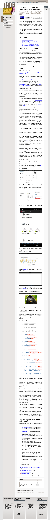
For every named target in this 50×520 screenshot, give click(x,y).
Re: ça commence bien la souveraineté (11, 513)
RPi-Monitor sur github (25, 470)
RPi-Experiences (26, 85)
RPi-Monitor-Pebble (27, 112)
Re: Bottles (7, 504)
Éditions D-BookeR (31, 503)
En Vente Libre (30, 507)
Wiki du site (41, 508)
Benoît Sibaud (23, 12)
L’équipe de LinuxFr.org (43, 504)
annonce (40, 81)
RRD (27, 140)
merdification (19, 504)
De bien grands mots (8, 505)
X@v (24, 11)
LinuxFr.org (9, 8)
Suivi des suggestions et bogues (44, 507)
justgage (37, 72)
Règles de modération (42, 509)
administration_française (21, 509)
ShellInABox (25, 269)
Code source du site (42, 513)
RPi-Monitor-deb (25, 431)
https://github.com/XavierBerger (25, 79)
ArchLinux (39, 104)
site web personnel (28, 11)
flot (25, 73)
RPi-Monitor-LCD (25, 435)
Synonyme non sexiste (9, 503)
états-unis (18, 507)
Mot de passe (5, 22)
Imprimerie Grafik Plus (31, 513)
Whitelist (6, 506)
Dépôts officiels (23, 479)
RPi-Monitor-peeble (26, 427)
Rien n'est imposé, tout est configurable (30, 44)
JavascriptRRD (38, 250)
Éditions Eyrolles (30, 505)
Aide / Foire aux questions (43, 506)
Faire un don (41, 503)
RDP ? (6, 509)
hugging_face (19, 505)
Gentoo (23, 105)
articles (34, 408)
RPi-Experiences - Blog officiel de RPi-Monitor (30, 467)
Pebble (20, 112)
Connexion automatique (8, 25)
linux (17, 508)
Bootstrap (25, 72)
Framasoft (29, 508)
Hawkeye (25, 288)
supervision (38, 13)
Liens (18, 2)
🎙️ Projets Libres (34, 2)
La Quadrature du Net (31, 509)
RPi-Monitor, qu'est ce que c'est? (28, 42)
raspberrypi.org (22, 84)
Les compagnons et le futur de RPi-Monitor (30, 45)
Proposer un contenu (8, 17)
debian (32, 13)
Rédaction (26, 2)
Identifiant (4, 19)
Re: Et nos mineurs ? (8, 507)
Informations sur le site (43, 505)
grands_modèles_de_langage (21, 503)
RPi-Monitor (35, 79)
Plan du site (41, 514)
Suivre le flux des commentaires (26, 490)
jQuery (28, 72)
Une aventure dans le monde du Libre (29, 41)
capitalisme (18, 514)
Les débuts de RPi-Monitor (27, 40)
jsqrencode (33, 72)
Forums (22, 2)
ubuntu (34, 13)
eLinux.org (39, 84)
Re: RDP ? (7, 508)
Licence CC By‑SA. (37, 12)
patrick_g (31, 12)
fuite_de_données (19, 513)
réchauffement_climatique (21, 506)
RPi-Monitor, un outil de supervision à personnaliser (30, 8)
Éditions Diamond (31, 504)
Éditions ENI (30, 506)
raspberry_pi (28, 13)
